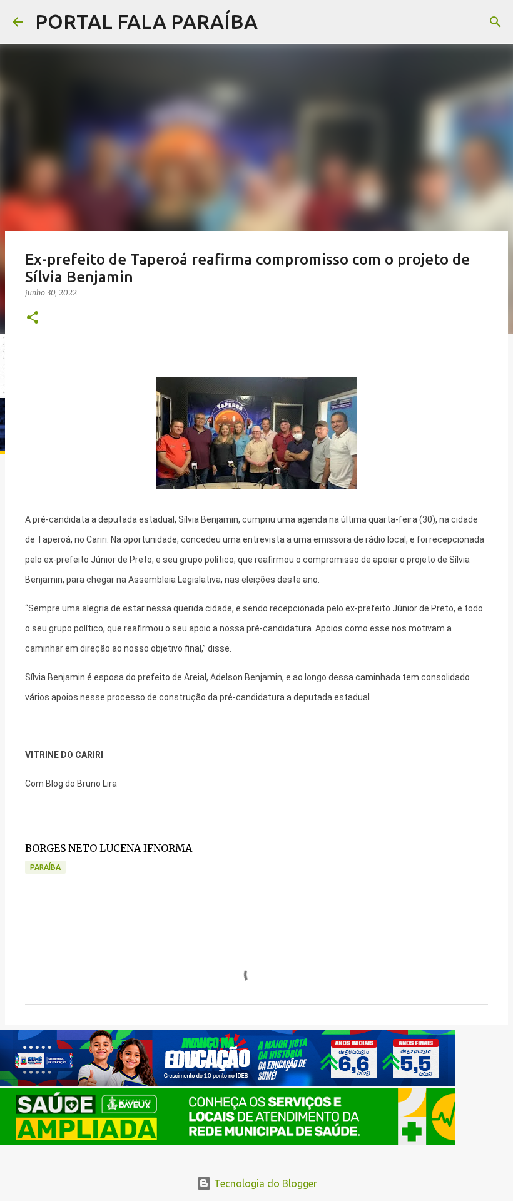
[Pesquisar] (275, 22)
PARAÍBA (45, 867)
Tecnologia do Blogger (264, 1183)
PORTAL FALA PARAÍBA (146, 21)
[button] (32, 318)
